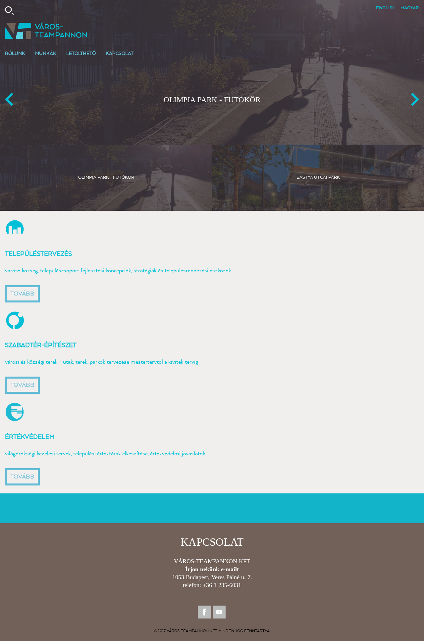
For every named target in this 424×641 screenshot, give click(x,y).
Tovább (22, 294)
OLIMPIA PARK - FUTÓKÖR (106, 177)
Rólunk (15, 53)
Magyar (409, 8)
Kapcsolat (119, 53)
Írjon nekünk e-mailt (212, 569)
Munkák (45, 53)
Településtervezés (38, 254)
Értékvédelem (30, 437)
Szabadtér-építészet (41, 345)
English (386, 8)
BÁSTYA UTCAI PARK (212, 100)
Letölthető (81, 53)
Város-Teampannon (61, 31)
